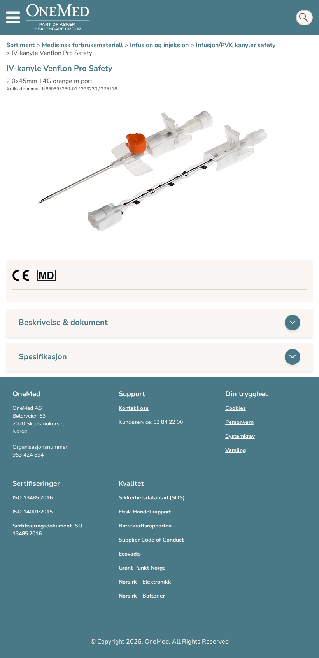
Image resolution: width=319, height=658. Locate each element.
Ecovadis (130, 553)
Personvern (239, 422)
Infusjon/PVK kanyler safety (235, 45)
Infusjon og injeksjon (159, 45)
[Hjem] (57, 17)
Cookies (235, 408)
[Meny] (13, 17)
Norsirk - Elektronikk (145, 582)
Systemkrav (240, 436)
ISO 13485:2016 (32, 497)
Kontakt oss (134, 408)
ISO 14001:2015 (32, 511)
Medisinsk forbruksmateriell (82, 45)
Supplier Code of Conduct (151, 539)
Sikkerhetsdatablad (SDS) (152, 497)
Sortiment (20, 45)
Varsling (235, 450)
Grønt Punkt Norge (142, 568)
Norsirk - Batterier (142, 596)
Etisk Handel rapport (145, 511)
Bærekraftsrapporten (145, 525)
